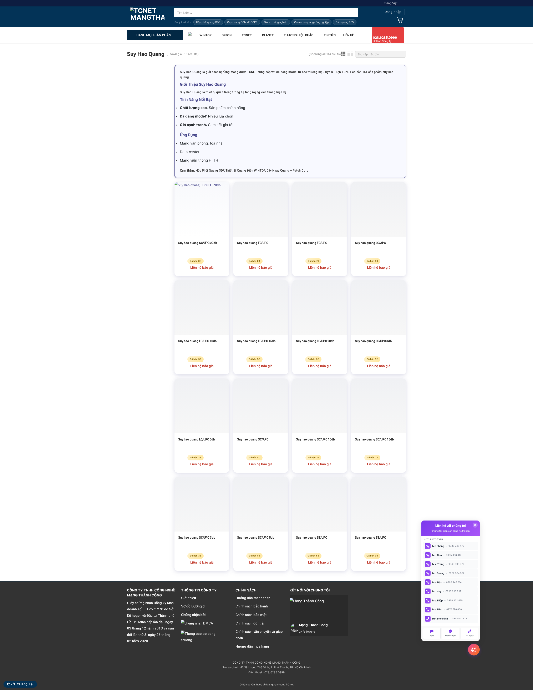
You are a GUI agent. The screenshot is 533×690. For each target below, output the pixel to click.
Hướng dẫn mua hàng (252, 646)
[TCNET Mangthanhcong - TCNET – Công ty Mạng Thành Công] (147, 16)
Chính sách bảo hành (251, 606)
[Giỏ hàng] (400, 20)
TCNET (247, 35)
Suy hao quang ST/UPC (311, 537)
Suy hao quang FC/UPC (252, 243)
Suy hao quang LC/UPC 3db (373, 341)
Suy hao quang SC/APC (252, 439)
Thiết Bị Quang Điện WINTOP (245, 170)
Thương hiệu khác (299, 35)
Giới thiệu (188, 598)
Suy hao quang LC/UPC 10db (197, 341)
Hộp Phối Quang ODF (210, 170)
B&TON (227, 35)
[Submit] (353, 12)
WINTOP (205, 35)
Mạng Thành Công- (314, 625)
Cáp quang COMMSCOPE (242, 22)
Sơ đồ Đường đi (193, 606)
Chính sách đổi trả (249, 623)
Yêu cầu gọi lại (22, 684)
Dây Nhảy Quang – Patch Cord (287, 170)
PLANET (268, 35)
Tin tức (330, 35)
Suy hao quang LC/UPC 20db (315, 341)
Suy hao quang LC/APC (370, 243)
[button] (389, 12)
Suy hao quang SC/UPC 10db (315, 439)
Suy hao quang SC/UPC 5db (255, 537)
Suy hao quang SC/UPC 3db (196, 537)
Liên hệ (348, 35)
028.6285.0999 (385, 38)
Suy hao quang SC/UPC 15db (374, 439)
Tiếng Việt (390, 3)
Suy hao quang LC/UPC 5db (196, 439)
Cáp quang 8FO (345, 22)
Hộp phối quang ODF (208, 22)
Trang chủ (190, 35)
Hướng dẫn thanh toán (252, 598)
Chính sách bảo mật (250, 615)
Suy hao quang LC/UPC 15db (256, 341)
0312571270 (152, 609)
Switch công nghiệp (275, 22)
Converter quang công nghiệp (311, 22)
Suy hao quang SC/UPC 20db (197, 243)
